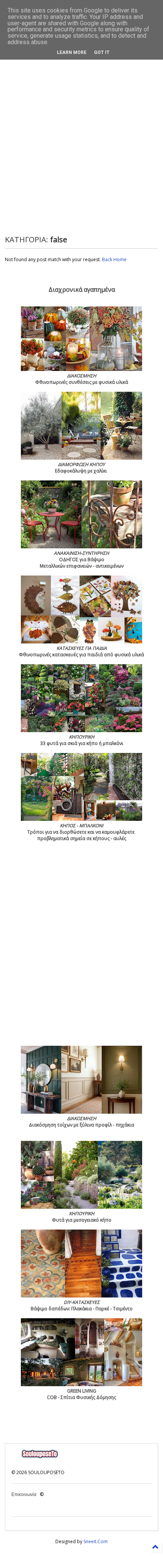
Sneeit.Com (95, 1541)
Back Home (114, 259)
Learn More (71, 52)
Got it (102, 52)
